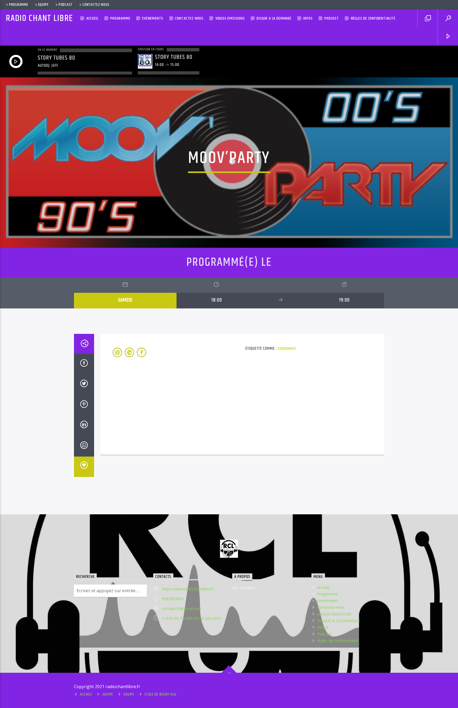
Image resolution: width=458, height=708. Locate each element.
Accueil (92, 18)
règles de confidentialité (373, 18)
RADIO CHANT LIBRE (39, 18)
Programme (18, 5)
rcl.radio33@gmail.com (181, 608)
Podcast (66, 5)
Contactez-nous (95, 5)
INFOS (307, 18)
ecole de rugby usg (161, 694)
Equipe (43, 5)
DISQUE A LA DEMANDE (274, 18)
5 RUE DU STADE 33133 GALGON (191, 618)
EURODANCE (287, 348)
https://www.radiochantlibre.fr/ (188, 588)
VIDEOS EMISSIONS (230, 18)
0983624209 (172, 598)
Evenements (152, 18)
